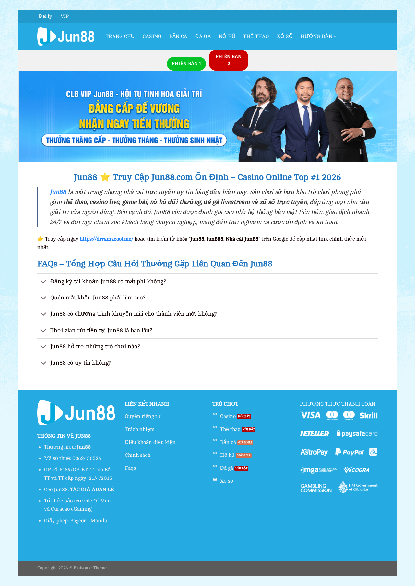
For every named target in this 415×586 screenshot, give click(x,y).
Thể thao (256, 36)
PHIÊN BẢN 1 (186, 63)
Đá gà (203, 36)
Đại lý (45, 16)
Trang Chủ (120, 36)
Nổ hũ (227, 36)
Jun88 (58, 192)
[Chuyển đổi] (43, 282)
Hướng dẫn (316, 36)
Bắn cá (178, 36)
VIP (65, 16)
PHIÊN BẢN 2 (229, 60)
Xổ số (285, 36)
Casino (152, 36)
